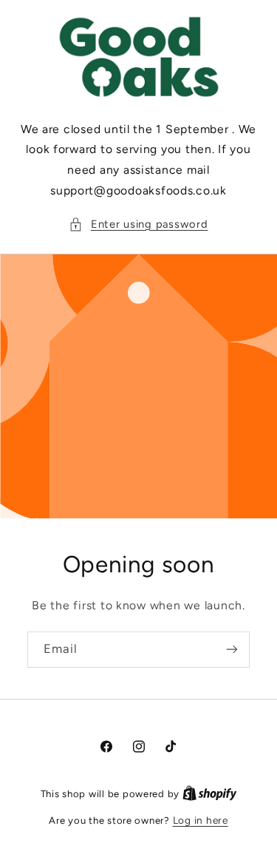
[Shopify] (209, 793)
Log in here (200, 820)
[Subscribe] (232, 649)
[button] (138, 224)
